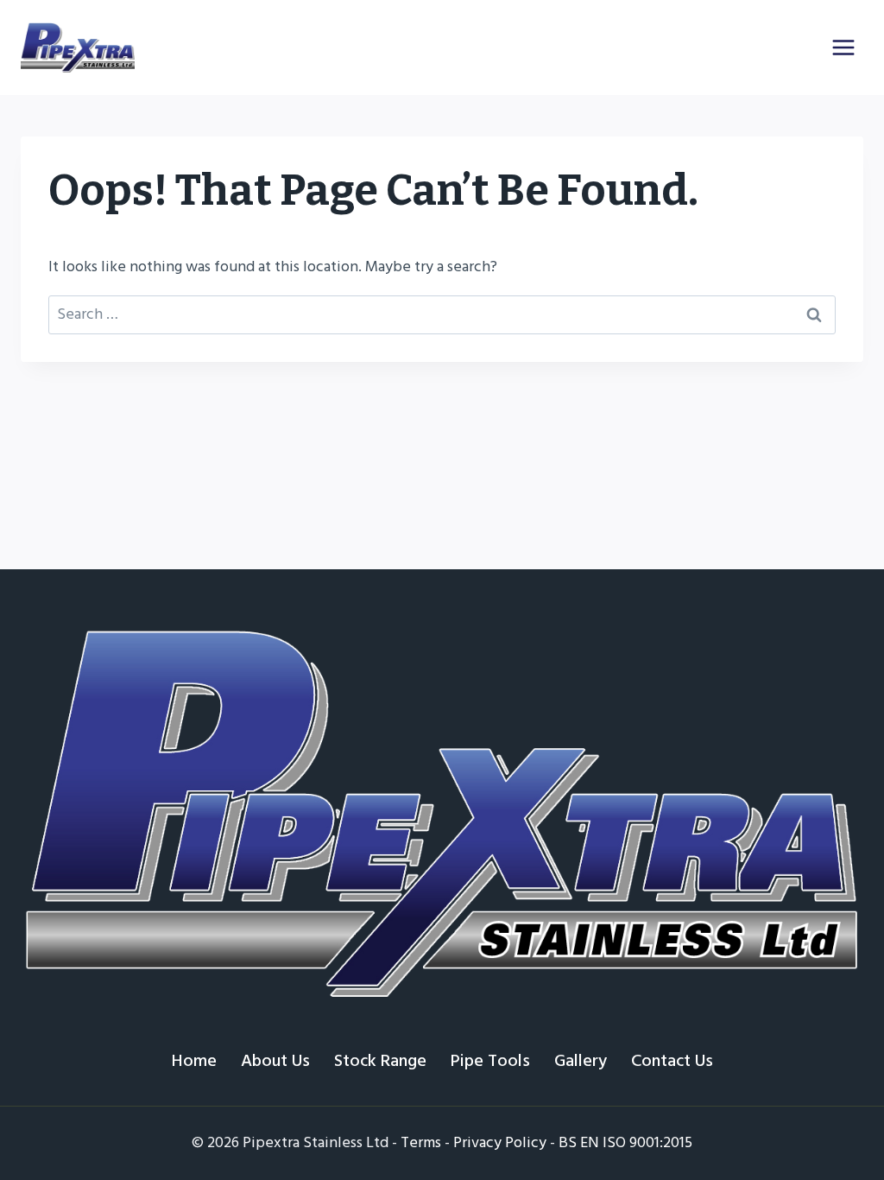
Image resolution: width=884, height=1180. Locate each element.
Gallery (580, 1061)
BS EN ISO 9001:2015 (625, 1142)
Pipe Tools (490, 1061)
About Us (275, 1061)
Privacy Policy (499, 1142)
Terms (421, 1142)
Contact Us (672, 1061)
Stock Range (380, 1061)
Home (194, 1061)
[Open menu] (843, 47)
